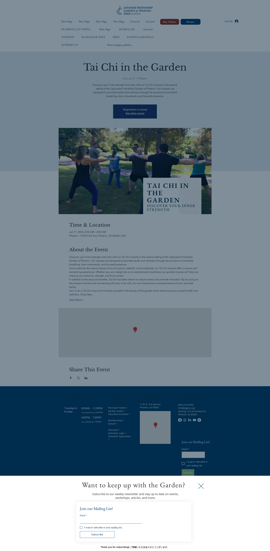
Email (83, 515)
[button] (201, 486)
